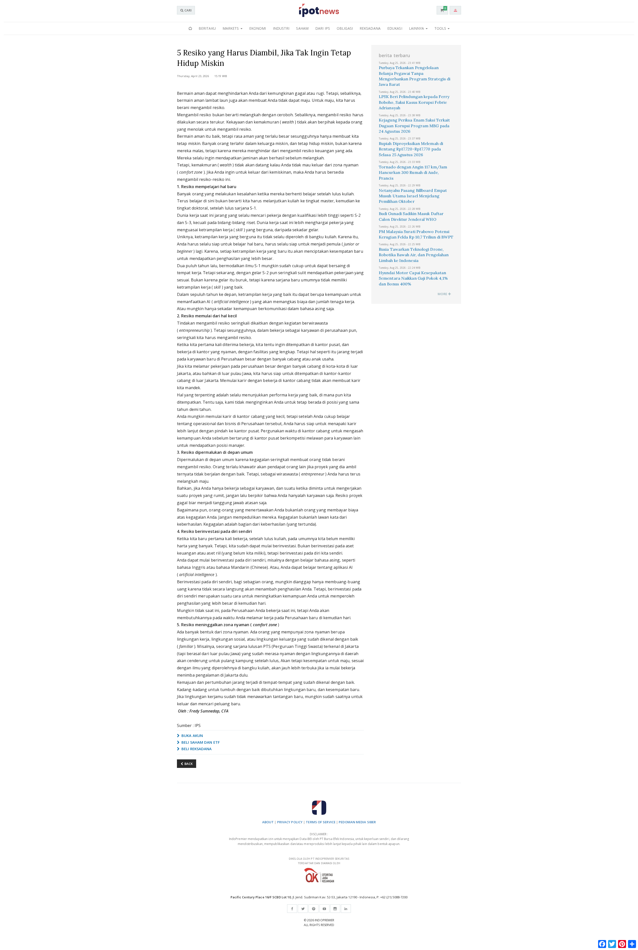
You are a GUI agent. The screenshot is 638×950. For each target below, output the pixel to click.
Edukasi (394, 28)
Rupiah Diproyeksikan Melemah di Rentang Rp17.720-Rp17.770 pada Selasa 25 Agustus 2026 (411, 149)
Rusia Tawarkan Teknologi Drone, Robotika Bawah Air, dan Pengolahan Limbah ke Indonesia (414, 255)
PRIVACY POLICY (290, 822)
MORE (443, 294)
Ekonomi (257, 28)
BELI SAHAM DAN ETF (200, 742)
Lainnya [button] (417, 28)
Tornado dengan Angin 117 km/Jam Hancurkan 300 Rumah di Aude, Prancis (413, 172)
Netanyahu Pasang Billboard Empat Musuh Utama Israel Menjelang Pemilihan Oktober (413, 196)
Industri (281, 28)
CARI (188, 10)
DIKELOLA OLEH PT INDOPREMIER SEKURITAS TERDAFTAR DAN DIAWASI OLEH (319, 861)
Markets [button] (231, 28)
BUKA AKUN (191, 735)
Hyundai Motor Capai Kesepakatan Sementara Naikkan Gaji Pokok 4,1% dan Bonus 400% (413, 278)
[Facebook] (292, 908)
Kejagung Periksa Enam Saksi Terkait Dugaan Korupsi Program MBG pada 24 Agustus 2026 (414, 126)
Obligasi (345, 28)
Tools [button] (440, 28)
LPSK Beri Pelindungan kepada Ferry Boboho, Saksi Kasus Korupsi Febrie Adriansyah (414, 102)
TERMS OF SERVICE (320, 822)
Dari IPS (322, 28)
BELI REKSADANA (196, 748)
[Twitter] (303, 908)
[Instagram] (335, 908)
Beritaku (207, 28)
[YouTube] (324, 908)
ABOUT (268, 822)
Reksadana (370, 28)
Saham (302, 28)
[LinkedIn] (346, 908)
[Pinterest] (314, 908)
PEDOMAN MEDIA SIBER (357, 822)
